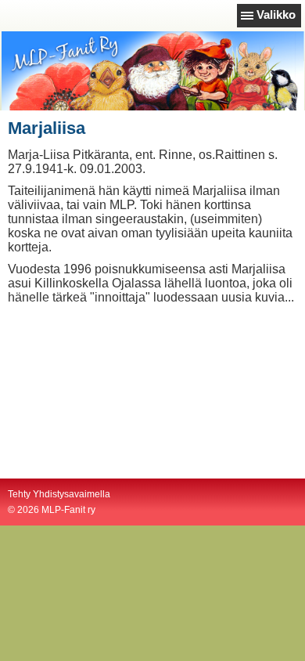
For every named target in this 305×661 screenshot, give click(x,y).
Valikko (276, 14)
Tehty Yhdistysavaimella (59, 494)
